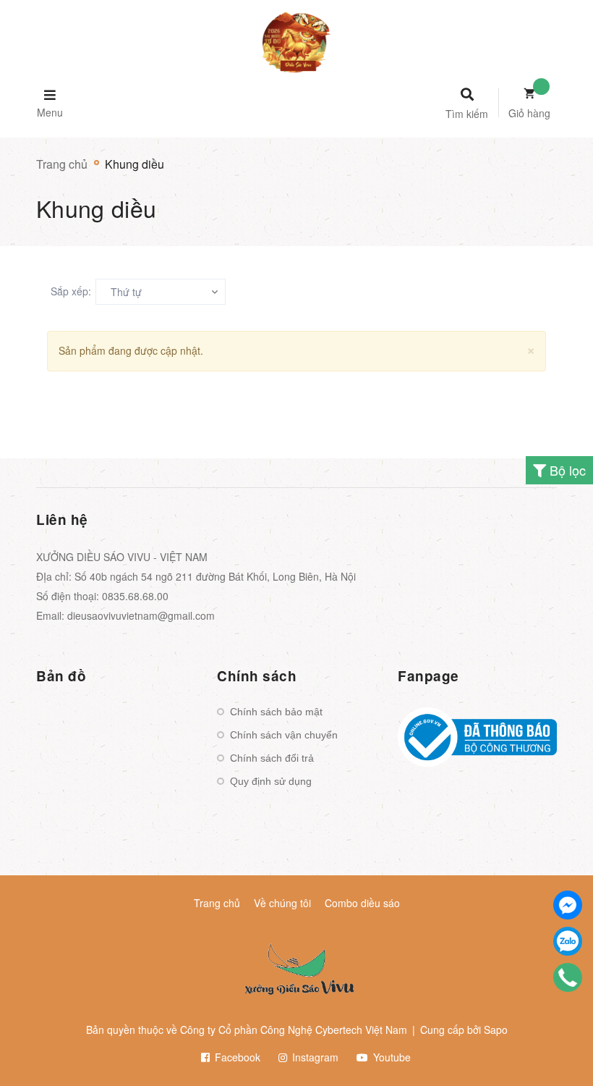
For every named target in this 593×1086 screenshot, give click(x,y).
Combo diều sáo (362, 903)
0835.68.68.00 (135, 596)
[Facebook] (567, 905)
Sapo (496, 1029)
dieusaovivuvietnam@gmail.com (141, 615)
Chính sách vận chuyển (284, 735)
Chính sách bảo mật (276, 711)
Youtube (390, 1057)
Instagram (313, 1057)
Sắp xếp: (71, 291)
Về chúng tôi (282, 903)
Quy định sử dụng (271, 781)
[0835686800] (568, 977)
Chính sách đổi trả (272, 758)
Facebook (236, 1057)
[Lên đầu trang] (554, 1051)
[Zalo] (567, 941)
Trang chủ (217, 903)
